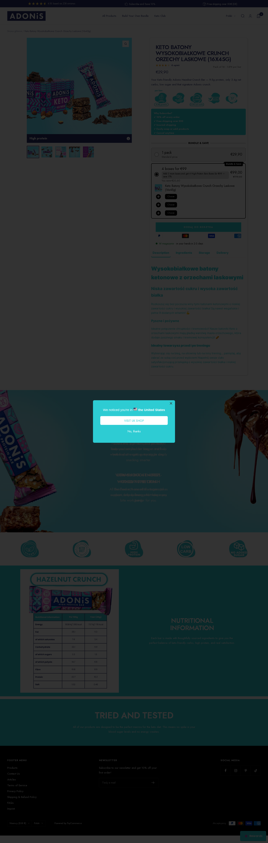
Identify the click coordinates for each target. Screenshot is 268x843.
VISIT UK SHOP (134, 421)
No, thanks (134, 431)
